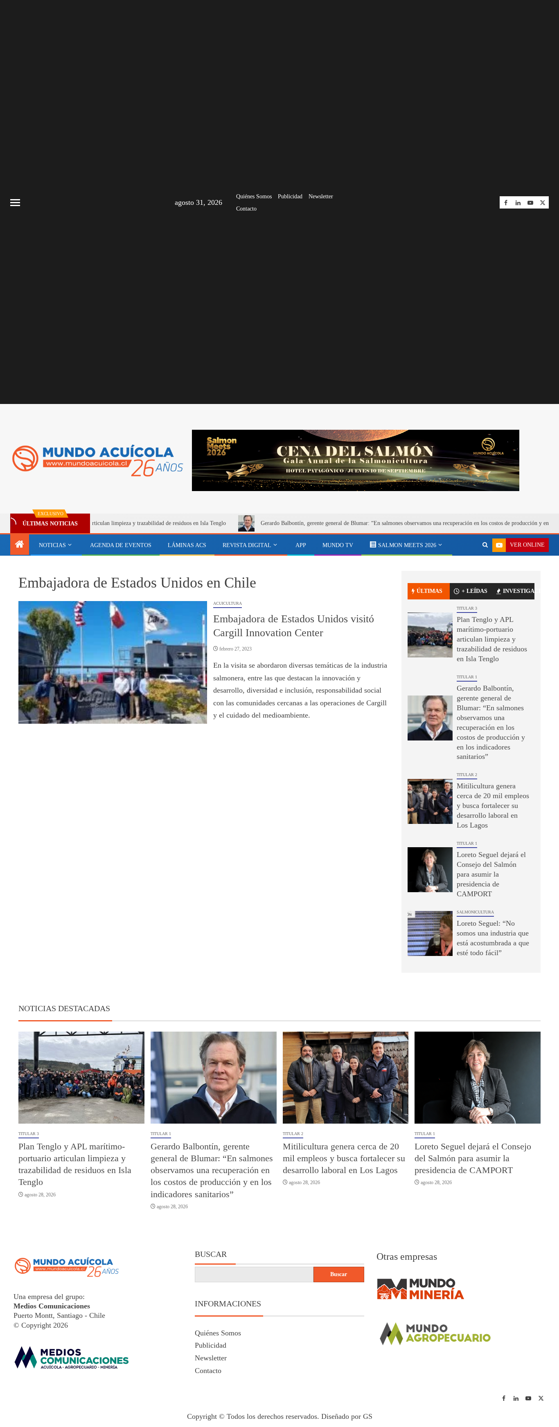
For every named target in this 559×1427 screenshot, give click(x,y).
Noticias (52, 545)
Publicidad (290, 196)
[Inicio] (19, 545)
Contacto (246, 209)
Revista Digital (247, 545)
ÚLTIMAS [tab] (429, 591)
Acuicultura (227, 603)
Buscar (211, 1254)
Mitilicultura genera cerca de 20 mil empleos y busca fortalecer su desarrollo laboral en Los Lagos (493, 805)
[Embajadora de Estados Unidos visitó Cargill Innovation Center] (112, 662)
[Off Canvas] (15, 202)
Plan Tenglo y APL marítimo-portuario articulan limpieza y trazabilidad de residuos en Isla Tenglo (492, 639)
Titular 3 (467, 608)
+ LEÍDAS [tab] (474, 591)
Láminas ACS (187, 545)
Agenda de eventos (120, 545)
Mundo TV (337, 545)
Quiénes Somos (254, 196)
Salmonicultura (475, 912)
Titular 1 (467, 677)
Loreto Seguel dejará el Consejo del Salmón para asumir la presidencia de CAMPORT (491, 874)
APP (300, 545)
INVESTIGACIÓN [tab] (518, 591)
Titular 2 (467, 774)
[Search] (485, 545)
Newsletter (321, 196)
